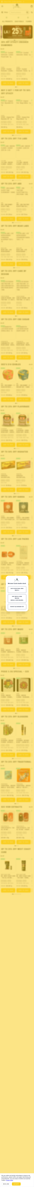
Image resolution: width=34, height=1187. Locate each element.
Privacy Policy (9, 1180)
